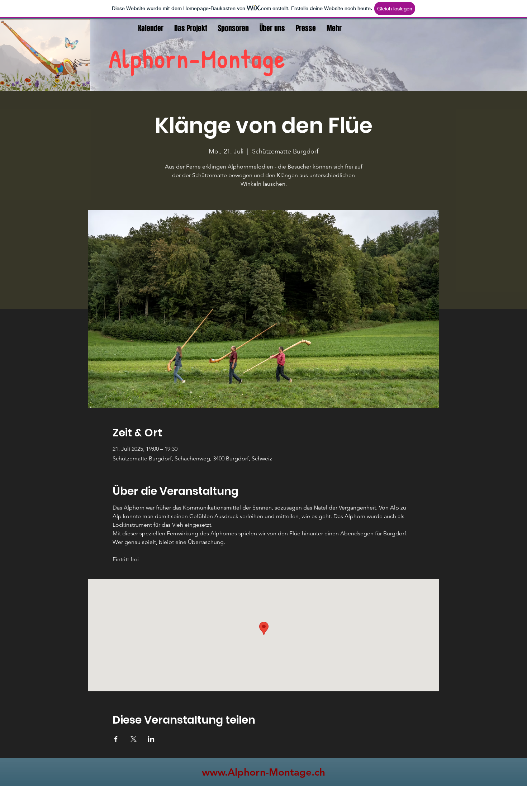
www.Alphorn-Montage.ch (263, 772)
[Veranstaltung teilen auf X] (133, 739)
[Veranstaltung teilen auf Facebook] (116, 739)
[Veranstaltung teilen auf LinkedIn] (151, 739)
